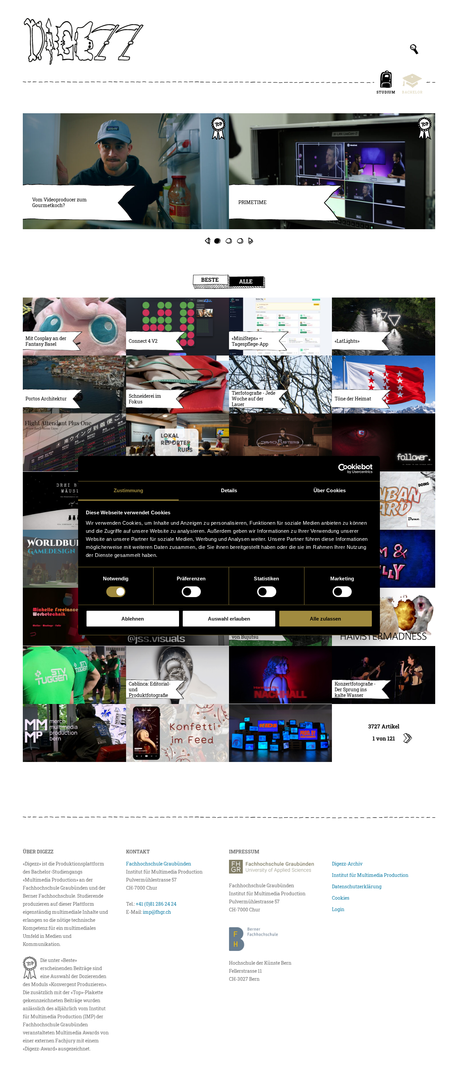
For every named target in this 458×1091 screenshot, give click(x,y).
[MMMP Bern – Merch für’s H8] (74, 733)
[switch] (191, 591)
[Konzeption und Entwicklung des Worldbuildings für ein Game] (74, 559)
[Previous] (207, 241)
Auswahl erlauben (229, 619)
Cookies (340, 898)
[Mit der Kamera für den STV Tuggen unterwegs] (74, 675)
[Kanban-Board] (383, 501)
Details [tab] (229, 490)
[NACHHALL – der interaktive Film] (280, 675)
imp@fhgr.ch (157, 912)
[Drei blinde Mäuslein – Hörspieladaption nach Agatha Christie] (74, 501)
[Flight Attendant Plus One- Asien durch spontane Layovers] (74, 442)
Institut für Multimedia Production (370, 875)
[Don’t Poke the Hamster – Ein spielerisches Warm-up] (383, 617)
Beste (210, 279)
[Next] (250, 241)
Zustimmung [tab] (129, 490)
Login (338, 909)
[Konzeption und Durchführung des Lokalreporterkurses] (177, 442)
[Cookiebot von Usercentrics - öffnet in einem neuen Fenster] (343, 468)
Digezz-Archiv (347, 863)
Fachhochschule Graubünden (158, 863)
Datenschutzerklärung (357, 886)
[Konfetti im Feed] (177, 733)
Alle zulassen (325, 619)
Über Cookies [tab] (329, 490)
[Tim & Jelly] (383, 559)
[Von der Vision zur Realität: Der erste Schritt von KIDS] (280, 733)
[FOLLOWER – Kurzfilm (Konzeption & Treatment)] (383, 442)
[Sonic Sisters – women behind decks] (280, 442)
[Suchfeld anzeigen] (414, 49)
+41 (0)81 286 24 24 (156, 904)
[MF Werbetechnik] (74, 617)
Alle (245, 281)
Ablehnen (132, 619)
